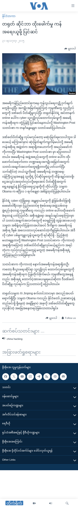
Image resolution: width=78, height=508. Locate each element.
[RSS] (46, 376)
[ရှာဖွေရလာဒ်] (67, 503)
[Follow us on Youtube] (22, 376)
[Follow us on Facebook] (5, 376)
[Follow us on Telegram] (38, 376)
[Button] (70, 48)
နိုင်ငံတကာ (8, 16)
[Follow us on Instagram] (30, 376)
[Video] (34, 503)
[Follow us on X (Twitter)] (13, 376)
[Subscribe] (63, 376)
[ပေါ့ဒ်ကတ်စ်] (55, 376)
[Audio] (50, 503)
